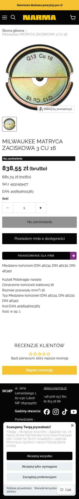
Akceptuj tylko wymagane (39, 466)
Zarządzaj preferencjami (39, 477)
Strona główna (13, 31)
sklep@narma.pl (55, 388)
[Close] (72, 425)
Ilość (5, 198)
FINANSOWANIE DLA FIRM (36, 255)
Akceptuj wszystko (39, 456)
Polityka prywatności (19, 488)
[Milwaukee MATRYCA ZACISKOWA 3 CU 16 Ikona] (9, 124)
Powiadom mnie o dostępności (39, 238)
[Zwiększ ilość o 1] (41, 207)
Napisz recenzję (39, 370)
